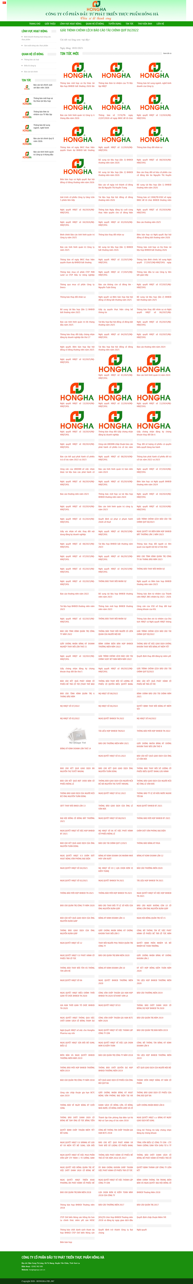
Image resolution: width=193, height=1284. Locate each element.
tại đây (85, 39)
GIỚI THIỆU (50, 24)
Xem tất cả (167, 53)
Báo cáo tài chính (31, 72)
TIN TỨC (129, 24)
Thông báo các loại (31, 60)
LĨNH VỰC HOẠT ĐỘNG (70, 24)
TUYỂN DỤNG (114, 24)
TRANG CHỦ (34, 24)
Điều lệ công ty (30, 66)
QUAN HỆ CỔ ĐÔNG (95, 24)
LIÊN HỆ (160, 24)
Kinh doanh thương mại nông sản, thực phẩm (36, 38)
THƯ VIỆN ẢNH (145, 24)
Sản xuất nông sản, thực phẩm (36, 45)
